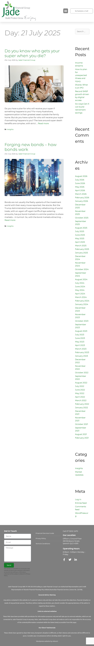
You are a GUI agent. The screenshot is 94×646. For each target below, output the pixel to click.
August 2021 (81, 434)
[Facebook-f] (64, 559)
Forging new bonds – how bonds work (31, 147)
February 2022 (82, 404)
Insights (10, 129)
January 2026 (81, 201)
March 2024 (81, 297)
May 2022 (79, 393)
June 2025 (80, 235)
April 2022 (80, 397)
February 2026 (82, 197)
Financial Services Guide (45, 533)
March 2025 (80, 245)
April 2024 (80, 293)
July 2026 (79, 180)
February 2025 (82, 249)
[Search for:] (82, 31)
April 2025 (80, 242)
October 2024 (81, 269)
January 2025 (81, 253)
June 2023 (80, 338)
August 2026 (81, 176)
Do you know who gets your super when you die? (32, 53)
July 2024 (79, 283)
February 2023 (82, 352)
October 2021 (81, 424)
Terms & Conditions (43, 543)
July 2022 (79, 386)
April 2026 (80, 190)
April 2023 (80, 345)
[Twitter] (70, 559)
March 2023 (80, 349)
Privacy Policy (41, 538)
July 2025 (79, 231)
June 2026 (80, 183)
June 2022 (80, 390)
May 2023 (79, 342)
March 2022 (80, 400)
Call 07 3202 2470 (70, 531)
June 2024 (80, 286)
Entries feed (81, 503)
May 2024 (79, 290)
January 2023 (81, 356)
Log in (78, 499)
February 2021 (82, 438)
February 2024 (82, 301)
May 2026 (79, 187)
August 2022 (81, 382)
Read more (43, 123)
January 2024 (81, 304)
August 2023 (81, 331)
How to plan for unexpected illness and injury (81, 75)
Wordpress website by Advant (47, 641)
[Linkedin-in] (75, 559)
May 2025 (79, 238)
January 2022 (81, 407)
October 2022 (81, 372)
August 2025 (81, 228)
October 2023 (81, 321)
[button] (65, 10)
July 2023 (79, 334)
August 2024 (81, 279)
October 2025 (81, 218)
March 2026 (80, 194)
